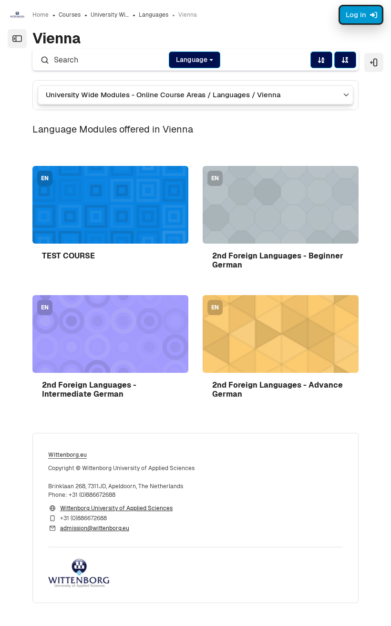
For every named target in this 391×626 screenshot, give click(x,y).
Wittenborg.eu (67, 455)
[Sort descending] (345, 59)
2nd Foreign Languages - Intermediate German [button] (89, 389)
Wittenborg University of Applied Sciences (116, 508)
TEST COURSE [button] (68, 255)
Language (191, 59)
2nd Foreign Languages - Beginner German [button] (277, 260)
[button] (110, 205)
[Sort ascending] (321, 59)
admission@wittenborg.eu (94, 528)
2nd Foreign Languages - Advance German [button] (277, 389)
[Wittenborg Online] (17, 14)
